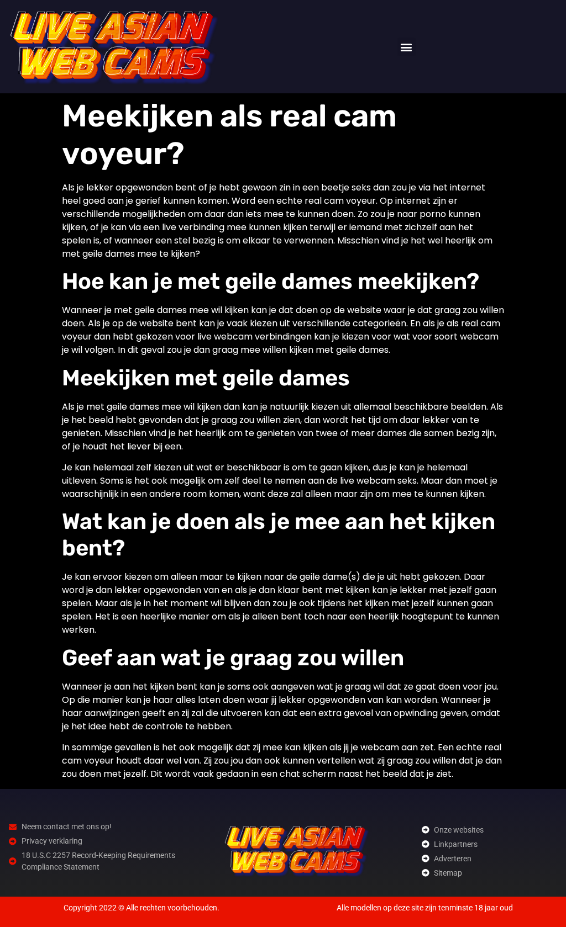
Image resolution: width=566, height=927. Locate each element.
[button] (406, 47)
